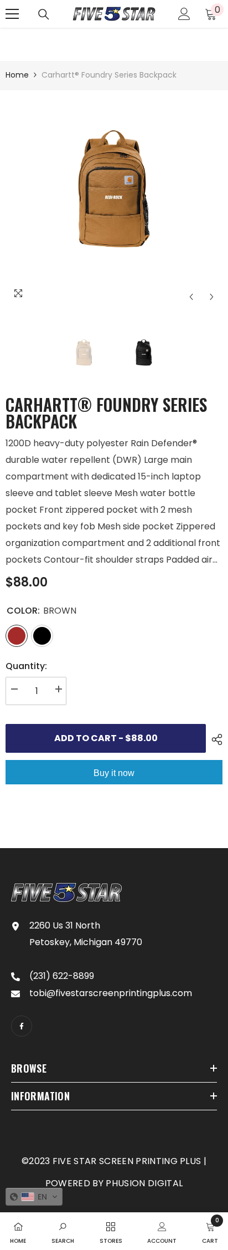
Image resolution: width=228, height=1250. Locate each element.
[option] (114, 199)
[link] (62, 1231)
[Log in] (184, 14)
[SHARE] (214, 739)
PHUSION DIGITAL (144, 1183)
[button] (191, 297)
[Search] (43, 14)
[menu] (12, 14)
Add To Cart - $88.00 (106, 738)
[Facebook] (21, 1026)
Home (17, 74)
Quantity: (26, 666)
